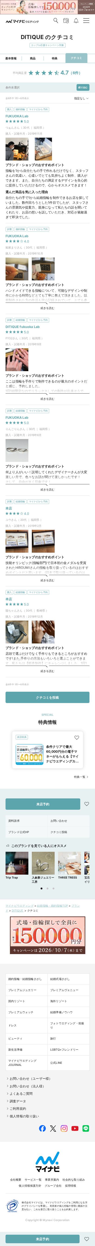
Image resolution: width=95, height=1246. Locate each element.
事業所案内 (52, 1179)
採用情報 (70, 1185)
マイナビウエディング (20, 905)
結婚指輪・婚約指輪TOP (52, 905)
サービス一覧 (33, 1179)
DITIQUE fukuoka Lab (23, 327)
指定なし (79, 98)
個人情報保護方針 (30, 1185)
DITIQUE (18, 910)
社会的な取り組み (73, 1179)
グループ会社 (53, 1185)
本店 (9, 508)
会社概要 (15, 1179)
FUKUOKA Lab (17, 116)
